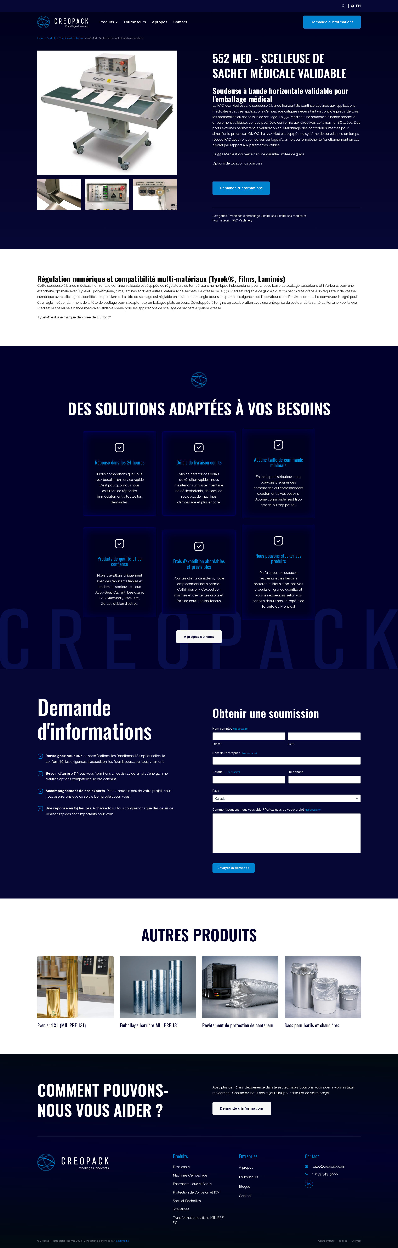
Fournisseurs (135, 22)
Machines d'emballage (71, 38)
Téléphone (295, 772)
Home (40, 38)
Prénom (217, 743)
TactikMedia (122, 1240)
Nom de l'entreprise (234, 753)
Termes (343, 1240)
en (358, 6)
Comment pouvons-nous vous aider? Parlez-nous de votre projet (266, 809)
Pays (215, 790)
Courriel (226, 772)
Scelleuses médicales (292, 216)
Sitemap (356, 1240)
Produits (107, 22)
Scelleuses (268, 216)
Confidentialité (326, 1240)
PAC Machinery (242, 220)
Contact (180, 22)
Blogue (244, 1187)
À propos (159, 22)
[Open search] (343, 6)
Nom (291, 743)
